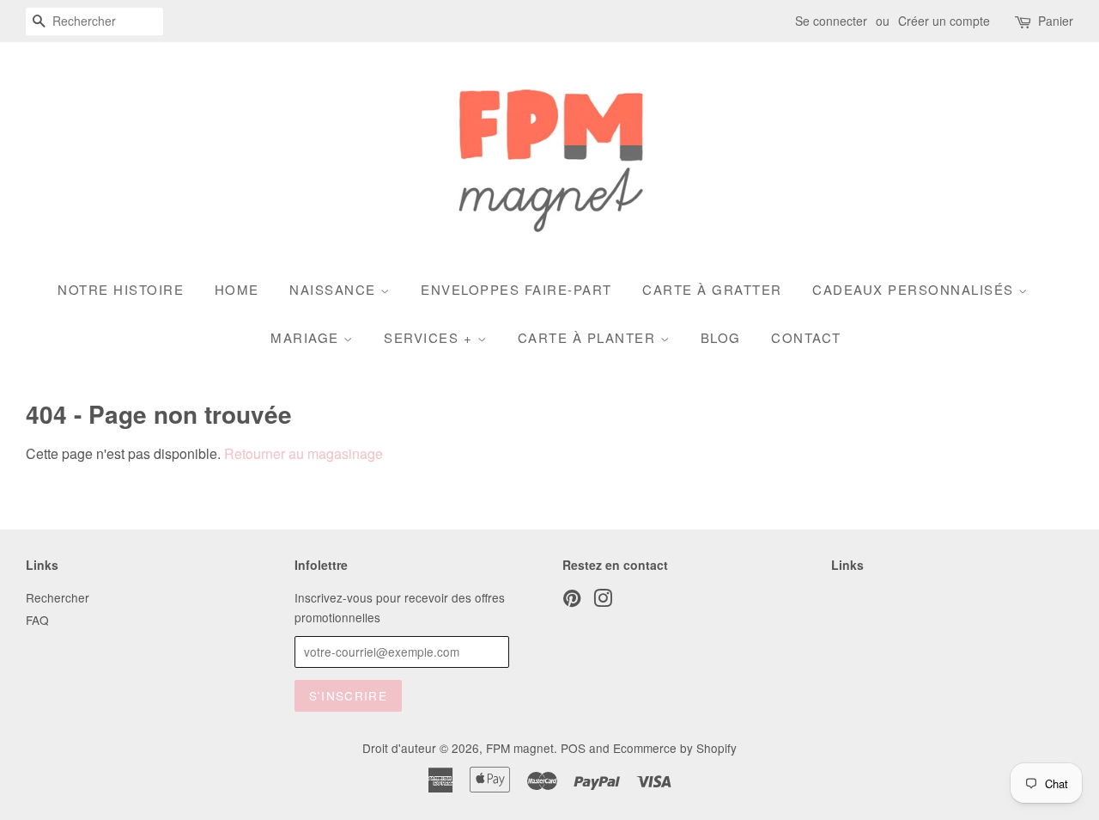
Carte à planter (589, 337)
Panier (1055, 20)
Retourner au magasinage (303, 453)
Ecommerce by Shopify (675, 747)
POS (573, 747)
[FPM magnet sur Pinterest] (571, 600)
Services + (430, 337)
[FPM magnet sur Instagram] (602, 600)
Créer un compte (944, 20)
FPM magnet (520, 747)
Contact (806, 337)
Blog (721, 337)
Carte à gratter (712, 289)
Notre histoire (121, 289)
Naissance (334, 289)
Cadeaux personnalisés (915, 289)
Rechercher (57, 597)
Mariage (306, 337)
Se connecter (831, 20)
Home (237, 289)
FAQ (37, 619)
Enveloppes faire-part (516, 289)
